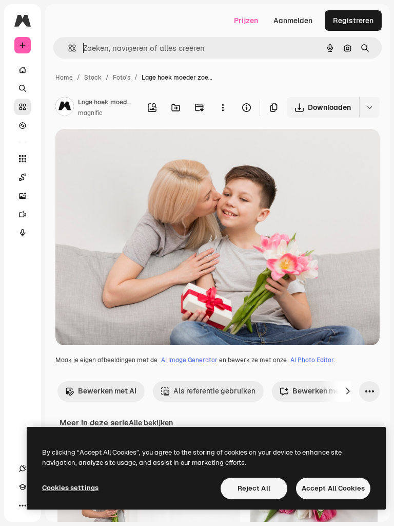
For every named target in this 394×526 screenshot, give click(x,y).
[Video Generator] (22, 214)
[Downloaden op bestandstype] (369, 107)
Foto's (121, 77)
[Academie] (22, 487)
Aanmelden (292, 20)
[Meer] (22, 505)
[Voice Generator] (22, 232)
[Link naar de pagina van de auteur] (64, 108)
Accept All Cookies (333, 488)
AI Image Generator (189, 360)
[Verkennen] (22, 125)
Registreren (353, 20)
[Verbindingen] (22, 468)
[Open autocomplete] (68, 48)
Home (64, 77)
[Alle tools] (22, 159)
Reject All (254, 488)
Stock (93, 77)
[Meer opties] (222, 107)
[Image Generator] (22, 195)
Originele (123, 149)
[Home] (22, 70)
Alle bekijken (151, 422)
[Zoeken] (22, 88)
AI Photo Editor (311, 360)
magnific (90, 113)
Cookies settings (70, 487)
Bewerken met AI (107, 391)
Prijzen (246, 20)
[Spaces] (22, 177)
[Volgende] (348, 391)
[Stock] (22, 107)
